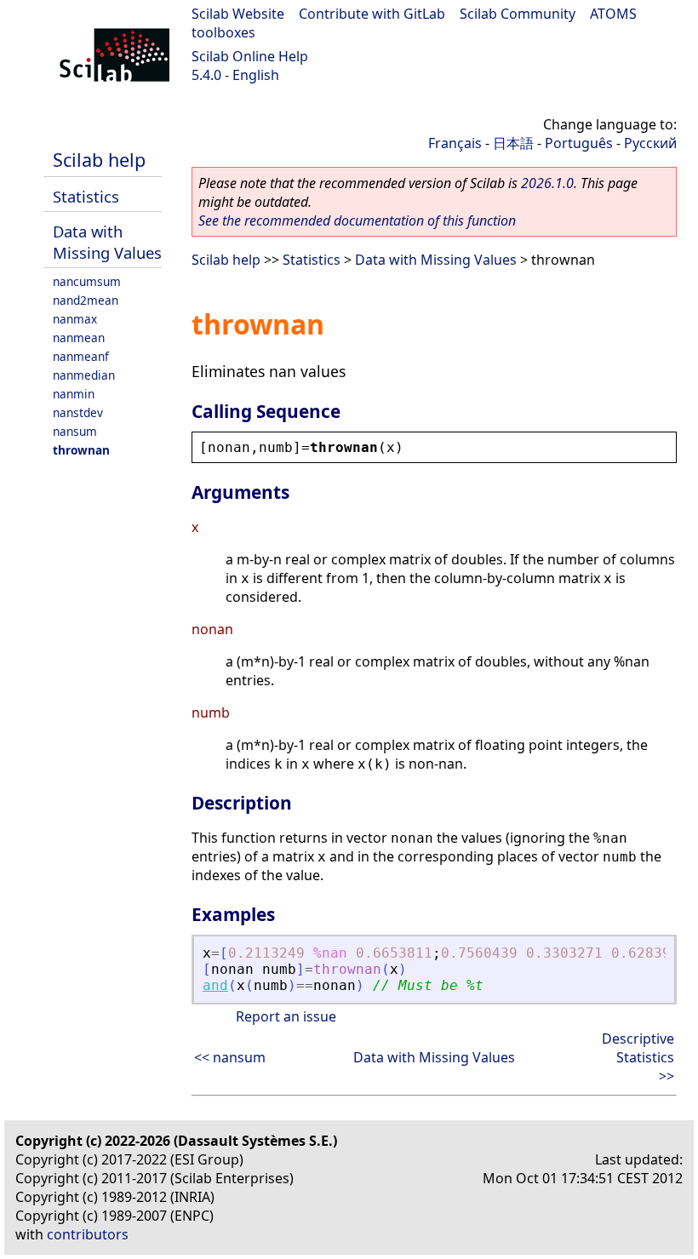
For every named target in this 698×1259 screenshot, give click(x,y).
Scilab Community (517, 13)
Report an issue (286, 1016)
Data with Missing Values (107, 241)
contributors (88, 1234)
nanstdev (78, 412)
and (215, 985)
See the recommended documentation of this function (357, 220)
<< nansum (230, 1057)
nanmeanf (81, 356)
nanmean (79, 337)
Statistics (86, 196)
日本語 (513, 143)
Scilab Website (238, 13)
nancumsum (87, 281)
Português (579, 143)
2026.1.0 (547, 183)
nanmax (75, 319)
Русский (650, 143)
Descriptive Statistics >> (638, 1057)
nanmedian (84, 375)
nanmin (73, 394)
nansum (75, 431)
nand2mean (85, 300)
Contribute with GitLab (372, 13)
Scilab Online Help (250, 56)
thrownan (81, 450)
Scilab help (99, 159)
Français (455, 143)
